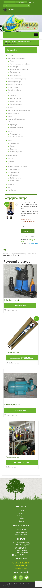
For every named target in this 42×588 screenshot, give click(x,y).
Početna (7, 41)
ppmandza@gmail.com (22, 555)
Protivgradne (14, 143)
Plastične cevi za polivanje (19, 69)
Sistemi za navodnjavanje (16, 58)
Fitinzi (12, 61)
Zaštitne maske (15, 181)
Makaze (10, 116)
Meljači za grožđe (14, 87)
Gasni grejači (12, 155)
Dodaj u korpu (28, 231)
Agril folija (13, 125)
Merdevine (11, 158)
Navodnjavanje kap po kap (17, 79)
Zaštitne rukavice (16, 178)
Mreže (10, 140)
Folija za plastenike (16, 127)
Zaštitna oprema (13, 172)
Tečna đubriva (15, 134)
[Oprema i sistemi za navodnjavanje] (20, 23)
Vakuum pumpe (15, 101)
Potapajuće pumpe (24, 41)
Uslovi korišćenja (21, 535)
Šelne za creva (15, 72)
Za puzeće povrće (16, 152)
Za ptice (12, 146)
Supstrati (11, 161)
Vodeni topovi (14, 67)
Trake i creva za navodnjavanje (20, 64)
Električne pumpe (16, 104)
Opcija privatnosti (21, 532)
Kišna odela (14, 175)
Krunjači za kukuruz (14, 90)
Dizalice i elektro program (16, 119)
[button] (16, 204)
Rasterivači (11, 184)
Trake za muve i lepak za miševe (19, 110)
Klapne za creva (15, 75)
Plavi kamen (12, 190)
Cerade (10, 108)
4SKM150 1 (34, 244)
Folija (9, 122)
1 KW (28, 244)
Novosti (21, 521)
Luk (9, 187)
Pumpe (14, 41)
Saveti (22, 518)
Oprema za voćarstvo (15, 84)
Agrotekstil (11, 55)
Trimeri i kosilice (13, 113)
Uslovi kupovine (21, 529)
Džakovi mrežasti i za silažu (17, 166)
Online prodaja (21, 516)
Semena (10, 164)
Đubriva (10, 131)
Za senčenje (14, 149)
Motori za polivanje (14, 81)
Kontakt (21, 513)
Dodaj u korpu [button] (12, 310)
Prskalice (13, 96)
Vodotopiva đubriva (16, 137)
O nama (21, 511)
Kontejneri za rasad (14, 169)
